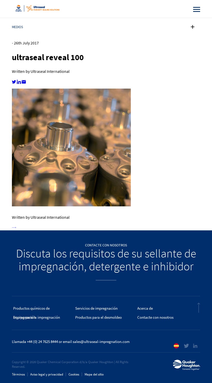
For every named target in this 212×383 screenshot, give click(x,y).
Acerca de (145, 308)
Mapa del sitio (94, 374)
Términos (18, 374)
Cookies (74, 374)
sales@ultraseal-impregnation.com (101, 341)
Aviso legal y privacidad (46, 374)
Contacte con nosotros (155, 317)
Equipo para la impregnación (36, 317)
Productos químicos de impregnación (31, 309)
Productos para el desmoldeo (98, 317)
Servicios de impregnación (96, 308)
